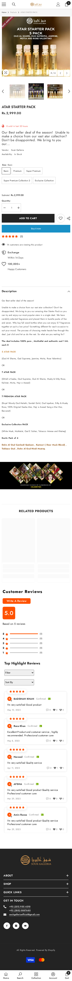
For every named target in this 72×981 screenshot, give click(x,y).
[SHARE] (67, 218)
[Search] (14, 4)
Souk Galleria (17, 150)
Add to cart (28, 218)
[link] (36, 475)
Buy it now (36, 228)
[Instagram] (16, 925)
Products (13, 12)
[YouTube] (25, 925)
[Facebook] (6, 925)
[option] (36, 47)
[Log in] (58, 4)
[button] (60, 73)
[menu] (4, 4)
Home (4, 12)
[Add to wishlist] (60, 218)
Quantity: (6, 200)
